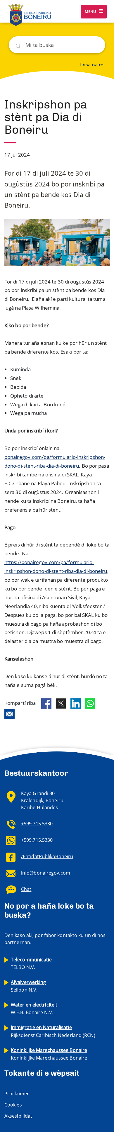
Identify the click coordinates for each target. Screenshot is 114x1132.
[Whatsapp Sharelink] (90, 703)
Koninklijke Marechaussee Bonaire (49, 1054)
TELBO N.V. (31, 963)
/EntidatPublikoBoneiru (47, 856)
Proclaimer (16, 1093)
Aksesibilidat (18, 1116)
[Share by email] (9, 714)
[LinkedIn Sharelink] (75, 703)
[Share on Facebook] (46, 703)
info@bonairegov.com (45, 873)
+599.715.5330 (37, 823)
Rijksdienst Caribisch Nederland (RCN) (53, 1031)
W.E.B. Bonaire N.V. (34, 1009)
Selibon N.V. (28, 986)
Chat (26, 889)
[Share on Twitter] (61, 703)
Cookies (13, 1105)
